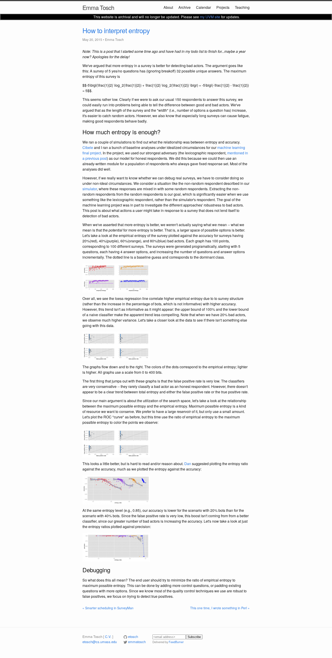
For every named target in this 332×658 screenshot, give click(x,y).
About (168, 7)
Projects (222, 7)
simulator (89, 188)
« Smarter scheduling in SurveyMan (107, 608)
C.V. (108, 636)
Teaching (242, 7)
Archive (184, 7)
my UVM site (210, 16)
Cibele (87, 147)
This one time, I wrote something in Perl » (220, 608)
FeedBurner (176, 642)
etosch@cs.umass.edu (99, 641)
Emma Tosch (98, 7)
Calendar (203, 7)
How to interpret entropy (116, 30)
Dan (187, 463)
